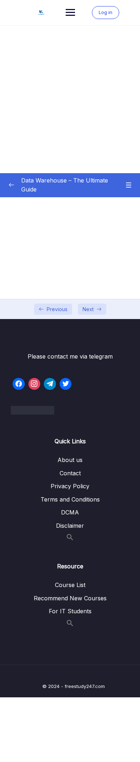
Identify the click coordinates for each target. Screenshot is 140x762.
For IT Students (70, 611)
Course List (70, 584)
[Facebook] (19, 384)
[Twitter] (66, 384)
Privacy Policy (70, 486)
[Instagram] (34, 384)
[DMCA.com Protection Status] (70, 410)
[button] (70, 538)
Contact (70, 473)
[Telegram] (50, 384)
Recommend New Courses (70, 598)
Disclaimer (70, 525)
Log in (105, 12)
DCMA (70, 512)
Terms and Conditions (70, 499)
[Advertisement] (70, 99)
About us (70, 459)
